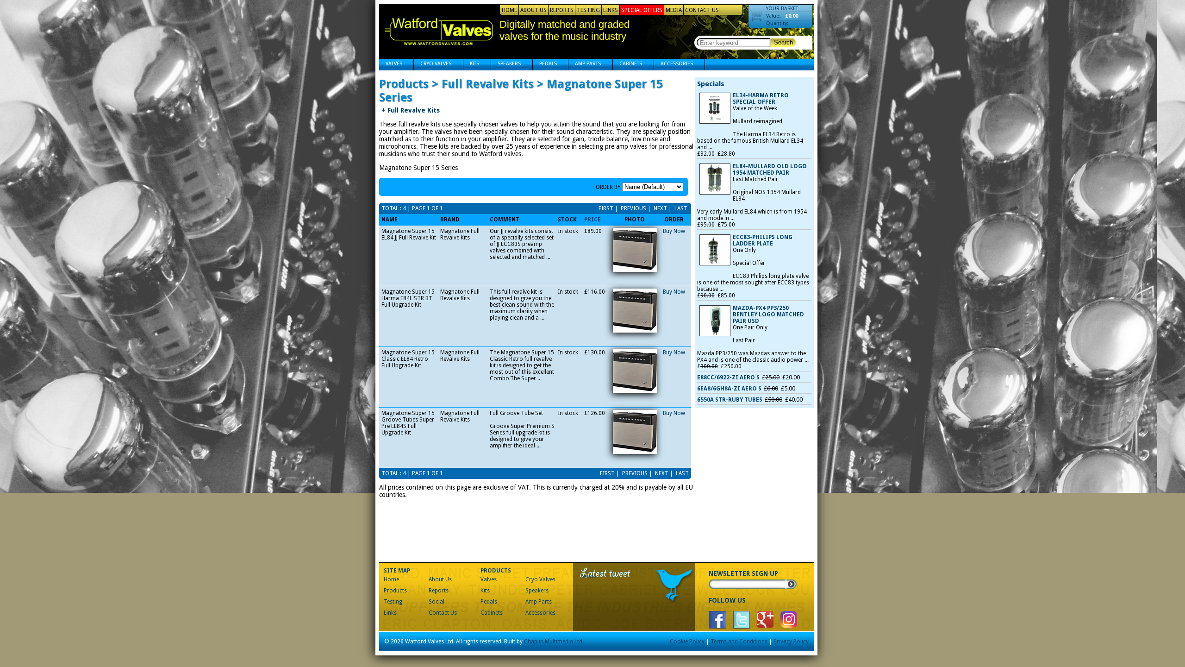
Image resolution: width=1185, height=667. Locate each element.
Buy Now (674, 231)
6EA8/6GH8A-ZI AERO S (729, 388)
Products (395, 590)
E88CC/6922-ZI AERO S (728, 377)
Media (674, 10)
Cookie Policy (687, 641)
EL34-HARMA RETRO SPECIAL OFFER (761, 98)
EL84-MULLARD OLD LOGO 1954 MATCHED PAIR (770, 169)
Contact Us (702, 10)
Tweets (588, 576)
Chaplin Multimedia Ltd (553, 641)
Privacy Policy (791, 641)
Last (680, 208)
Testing (588, 10)
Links (610, 10)
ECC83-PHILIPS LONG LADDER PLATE (762, 240)
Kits (471, 65)
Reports (562, 10)
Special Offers (641, 10)
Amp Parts (584, 65)
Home (509, 10)
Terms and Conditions (739, 641)
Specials (710, 84)
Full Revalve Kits (410, 110)
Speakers (506, 65)
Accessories (673, 65)
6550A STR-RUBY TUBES (729, 399)
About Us (533, 10)
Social (436, 601)
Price (592, 219)
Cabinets (627, 65)
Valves (390, 65)
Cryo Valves (432, 65)
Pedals (545, 65)
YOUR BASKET (782, 9)
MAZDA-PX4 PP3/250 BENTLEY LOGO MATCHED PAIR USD (768, 314)
